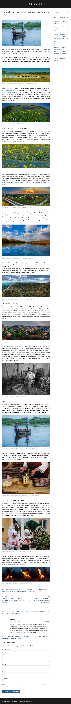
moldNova (35, 4)
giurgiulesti (15, 589)
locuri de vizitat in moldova (40, 589)
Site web (5, 678)
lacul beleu (22, 589)
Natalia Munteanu (8, 18)
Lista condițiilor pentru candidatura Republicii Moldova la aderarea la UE (61, 36)
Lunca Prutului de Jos (9, 92)
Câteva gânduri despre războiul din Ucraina (60, 42)
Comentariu (6, 649)
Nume (4, 664)
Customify (29, 701)
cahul (10, 589)
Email (4, 671)
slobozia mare (23, 591)
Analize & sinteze (30, 18)
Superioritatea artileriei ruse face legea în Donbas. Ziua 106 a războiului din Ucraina (60, 50)
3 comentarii (40, 18)
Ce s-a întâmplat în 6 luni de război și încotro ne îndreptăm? (61, 29)
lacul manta (29, 589)
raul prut (16, 591)
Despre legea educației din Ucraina (61, 22)
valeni (39, 591)
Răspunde (47, 621)
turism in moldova (32, 591)
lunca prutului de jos (7, 591)
